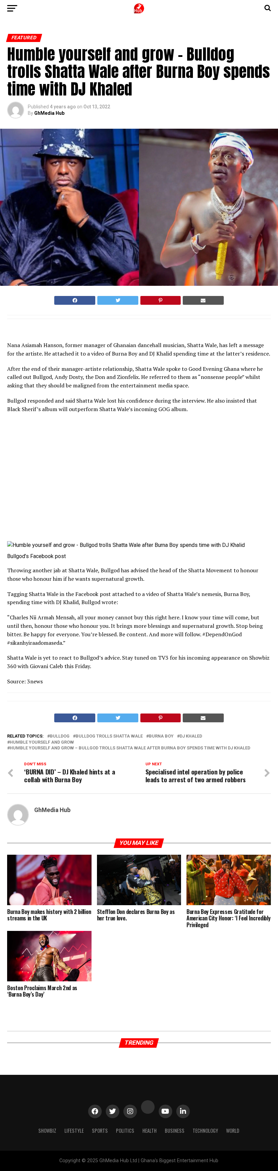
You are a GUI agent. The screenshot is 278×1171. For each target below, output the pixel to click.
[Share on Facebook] (74, 300)
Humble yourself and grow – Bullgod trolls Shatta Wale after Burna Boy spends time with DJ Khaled (130, 748)
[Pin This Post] (160, 300)
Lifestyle (74, 1130)
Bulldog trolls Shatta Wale (109, 736)
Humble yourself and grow (42, 742)
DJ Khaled (191, 736)
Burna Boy (161, 736)
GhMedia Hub (49, 113)
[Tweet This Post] (117, 300)
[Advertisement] (66, 479)
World (232, 1130)
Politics (125, 1130)
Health (149, 1130)
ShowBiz (47, 1130)
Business (174, 1130)
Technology (205, 1130)
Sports (100, 1130)
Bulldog (60, 736)
